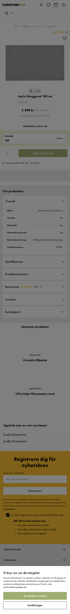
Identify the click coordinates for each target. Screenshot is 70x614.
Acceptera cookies (35, 596)
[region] (35, 590)
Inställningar (34, 605)
